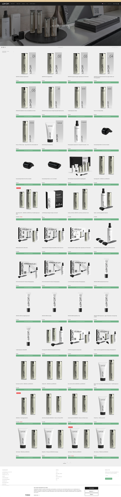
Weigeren (91, 494)
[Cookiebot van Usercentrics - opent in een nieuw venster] (28, 495)
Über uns (18, 3)
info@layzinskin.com (5, 474)
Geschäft (13, 3)
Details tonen (36, 495)
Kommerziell (4, 484)
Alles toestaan (91, 488)
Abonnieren (108, 478)
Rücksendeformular (5, 482)
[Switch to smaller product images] (3, 47)
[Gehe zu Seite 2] (70, 462)
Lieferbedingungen (5, 477)
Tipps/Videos (32, 3)
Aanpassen (91, 491)
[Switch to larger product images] (1, 47)
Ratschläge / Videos (59, 473)
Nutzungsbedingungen (6, 479)
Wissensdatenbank (59, 476)
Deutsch (109, 3)
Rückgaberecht (4, 480)
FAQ (27, 3)
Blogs (23, 3)
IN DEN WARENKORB (28, 82)
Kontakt (3, 476)
